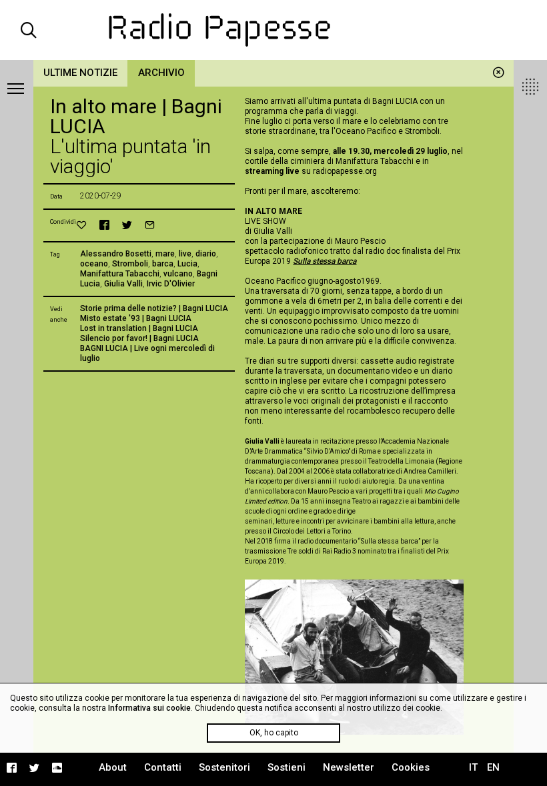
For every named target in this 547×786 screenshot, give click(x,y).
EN (493, 767)
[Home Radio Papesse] (273, 30)
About (113, 767)
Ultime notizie (80, 73)
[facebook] (104, 225)
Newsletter (348, 767)
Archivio (161, 73)
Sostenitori (224, 767)
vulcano (178, 273)
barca (162, 263)
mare (165, 253)
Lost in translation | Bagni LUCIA (139, 328)
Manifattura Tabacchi (119, 273)
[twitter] (127, 225)
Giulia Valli (123, 283)
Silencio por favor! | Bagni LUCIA (139, 338)
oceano (94, 263)
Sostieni (286, 767)
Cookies (411, 767)
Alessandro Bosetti (115, 253)
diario (205, 253)
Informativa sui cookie (149, 708)
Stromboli (130, 263)
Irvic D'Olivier (171, 283)
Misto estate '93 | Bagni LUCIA (135, 318)
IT (473, 767)
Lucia (187, 263)
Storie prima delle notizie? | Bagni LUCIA (154, 308)
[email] (150, 225)
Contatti (162, 767)
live (185, 253)
